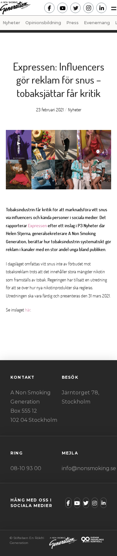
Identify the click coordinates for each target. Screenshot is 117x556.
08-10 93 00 (25, 468)
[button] (112, 8)
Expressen (37, 225)
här (27, 310)
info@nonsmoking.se (89, 468)
